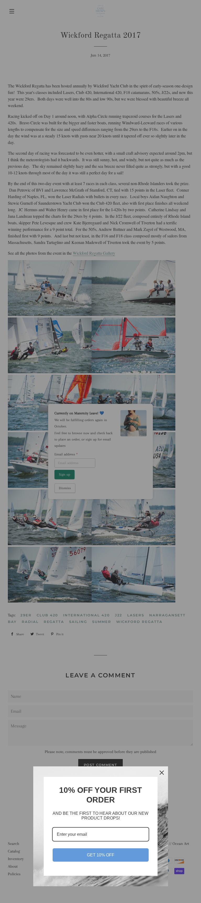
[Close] (161, 772)
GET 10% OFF (100, 855)
